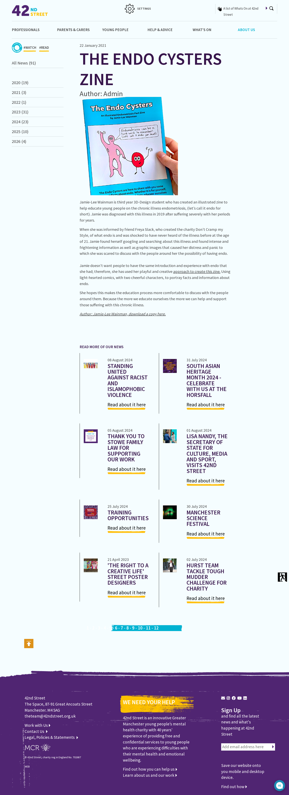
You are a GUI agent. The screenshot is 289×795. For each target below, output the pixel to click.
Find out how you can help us (149, 769)
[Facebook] (234, 698)
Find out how (233, 786)
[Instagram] (228, 698)
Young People (115, 29)
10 (140, 628)
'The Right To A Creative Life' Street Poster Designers (128, 574)
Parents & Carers (73, 29)
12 (156, 628)
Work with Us (37, 725)
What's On (202, 29)
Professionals (26, 29)
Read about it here (127, 404)
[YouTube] (239, 698)
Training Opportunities (128, 515)
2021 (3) (19, 92)
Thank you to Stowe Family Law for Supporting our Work (126, 447)
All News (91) (24, 63)
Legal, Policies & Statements (50, 737)
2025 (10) (20, 131)
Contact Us (35, 731)
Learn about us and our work (149, 775)
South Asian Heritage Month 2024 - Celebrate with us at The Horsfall (207, 380)
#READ (44, 47)
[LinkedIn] (245, 698)
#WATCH (29, 47)
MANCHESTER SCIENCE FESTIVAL (203, 518)
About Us (246, 29)
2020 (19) (20, 82)
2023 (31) (20, 112)
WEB (27, 766)
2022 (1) (19, 102)
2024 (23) (20, 121)
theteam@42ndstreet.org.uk (50, 716)
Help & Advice (160, 29)
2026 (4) (19, 141)
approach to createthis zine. (196, 271)
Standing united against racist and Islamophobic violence (128, 380)
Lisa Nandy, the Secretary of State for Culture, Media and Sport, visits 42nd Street (207, 453)
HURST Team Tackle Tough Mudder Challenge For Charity (207, 577)
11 (148, 628)
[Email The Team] (223, 698)
